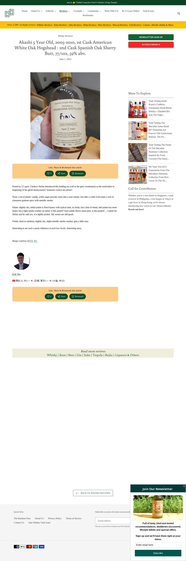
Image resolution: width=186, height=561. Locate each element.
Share (63, 173)
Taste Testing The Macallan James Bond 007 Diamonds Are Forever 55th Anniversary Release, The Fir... (160, 130)
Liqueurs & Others (127, 355)
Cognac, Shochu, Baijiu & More (158, 25)
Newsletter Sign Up (151, 37)
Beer (71, 355)
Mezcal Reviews (120, 25)
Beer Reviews (104, 25)
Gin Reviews (135, 25)
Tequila (98, 355)
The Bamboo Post (22, 518)
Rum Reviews (60, 25)
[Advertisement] (151, 69)
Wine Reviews (89, 25)
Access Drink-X (151, 44)
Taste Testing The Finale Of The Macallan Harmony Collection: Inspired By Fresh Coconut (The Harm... (160, 152)
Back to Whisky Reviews (95, 493)
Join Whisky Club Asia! (39, 522)
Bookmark (79, 173)
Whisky (52, 355)
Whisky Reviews (44, 25)
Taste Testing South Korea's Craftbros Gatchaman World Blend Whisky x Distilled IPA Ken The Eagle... (160, 108)
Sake (87, 355)
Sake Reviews (75, 25)
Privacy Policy (54, 518)
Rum (62, 355)
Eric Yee (33, 241)
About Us (39, 518)
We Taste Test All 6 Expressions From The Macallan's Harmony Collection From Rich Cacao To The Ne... (159, 173)
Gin (79, 355)
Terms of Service (73, 518)
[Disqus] (93, 400)
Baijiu (109, 355)
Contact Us (19, 522)
